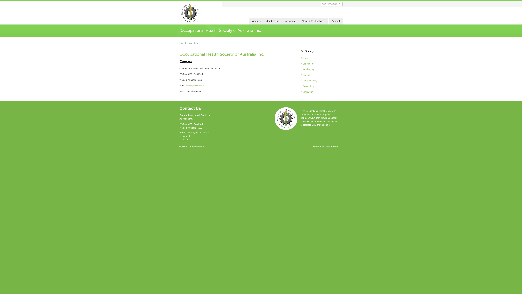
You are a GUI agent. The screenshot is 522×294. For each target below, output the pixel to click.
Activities (290, 21)
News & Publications (313, 21)
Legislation (307, 92)
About (255, 21)
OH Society (188, 43)
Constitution (308, 64)
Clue (322, 146)
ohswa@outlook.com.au (198, 132)
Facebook (185, 136)
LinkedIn (185, 139)
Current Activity (309, 80)
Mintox (336, 146)
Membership (272, 21)
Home (181, 43)
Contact (335, 21)
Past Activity (308, 86)
